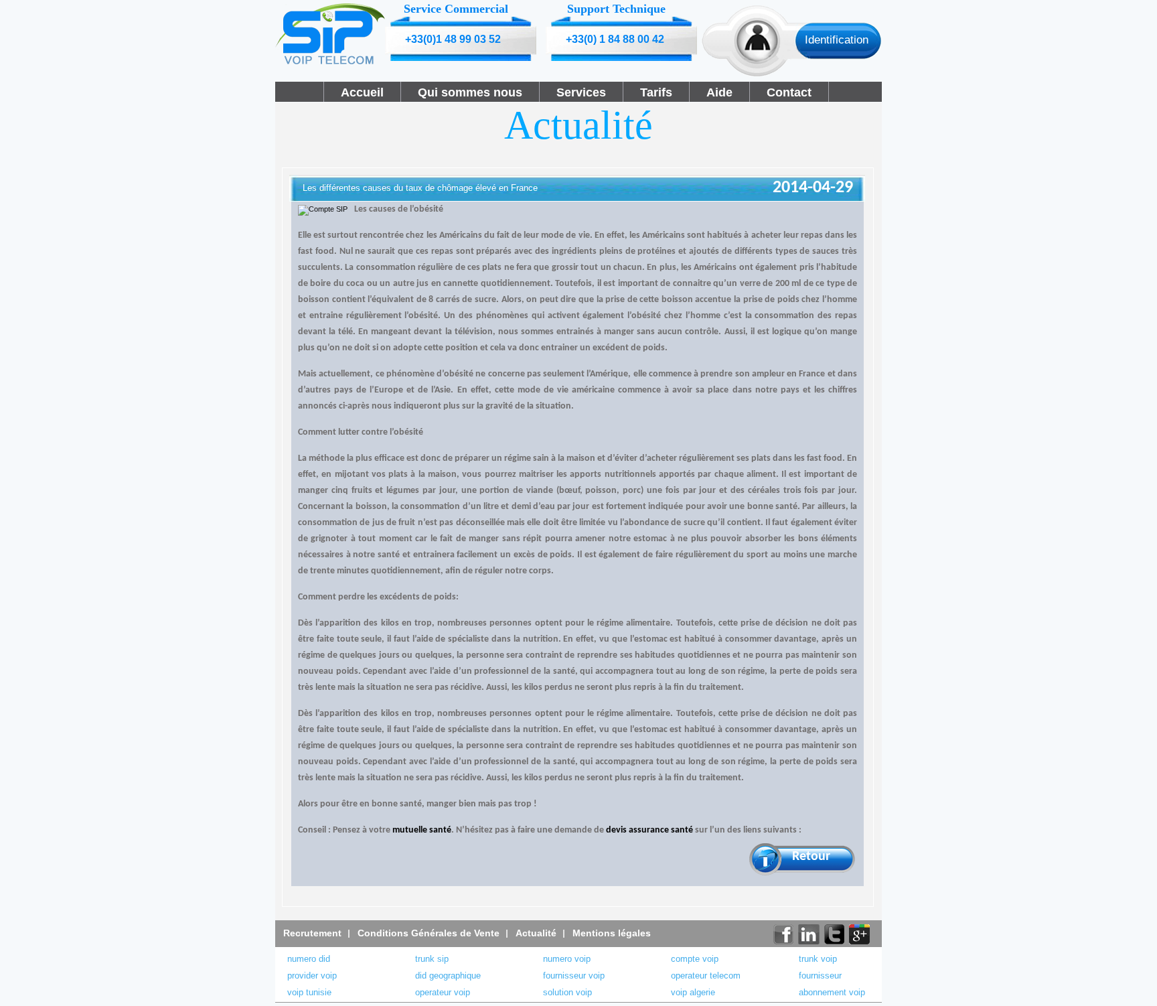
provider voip (312, 976)
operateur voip (442, 992)
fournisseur (820, 976)
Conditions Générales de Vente (428, 933)
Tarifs (656, 92)
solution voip (567, 992)
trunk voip (818, 959)
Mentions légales (611, 933)
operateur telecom (706, 976)
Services (581, 92)
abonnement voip (832, 992)
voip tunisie (309, 992)
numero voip (567, 959)
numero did (308, 959)
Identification (836, 39)
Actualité (536, 933)
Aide (719, 92)
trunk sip (432, 959)
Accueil (362, 92)
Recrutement (312, 933)
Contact (789, 92)
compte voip (694, 959)
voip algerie (693, 992)
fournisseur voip (574, 976)
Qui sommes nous (470, 92)
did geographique (448, 976)
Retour (811, 856)
